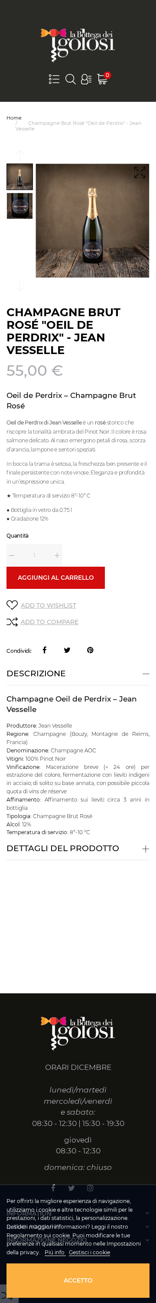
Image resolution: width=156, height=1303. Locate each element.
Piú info (55, 1252)
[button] (86, 79)
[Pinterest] (90, 651)
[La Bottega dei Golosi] (78, 44)
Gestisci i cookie (89, 1252)
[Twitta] (67, 651)
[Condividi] (44, 651)
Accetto (78, 1280)
